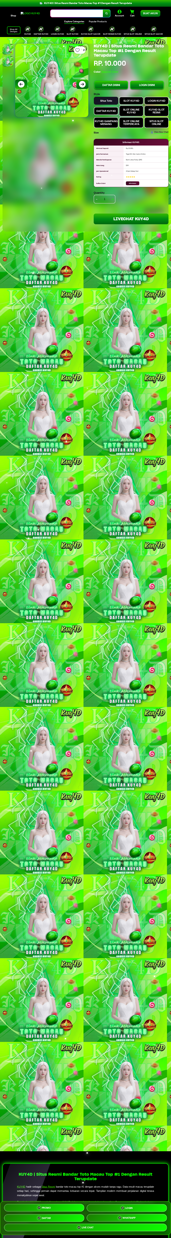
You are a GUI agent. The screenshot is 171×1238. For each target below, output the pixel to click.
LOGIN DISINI (147, 85)
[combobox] (76, 13)
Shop (13, 15)
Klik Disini (132, 183)
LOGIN (129, 1207)
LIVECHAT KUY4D (131, 218)
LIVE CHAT (88, 1228)
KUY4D (21, 1186)
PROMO (46, 1207)
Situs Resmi (48, 1186)
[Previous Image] (21, 84)
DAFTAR (46, 1217)
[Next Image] (82, 84)
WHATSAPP (129, 1218)
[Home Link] (30, 13)
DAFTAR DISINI (111, 85)
